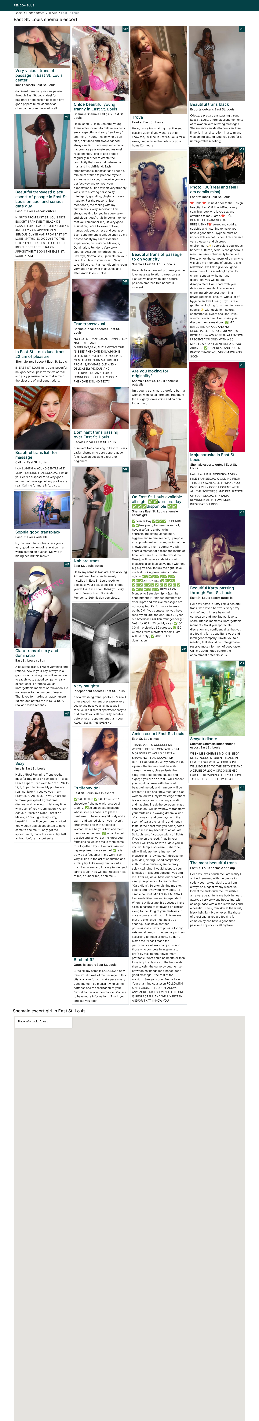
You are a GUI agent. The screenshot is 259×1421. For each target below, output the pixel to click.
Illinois (53, 13)
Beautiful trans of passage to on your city (157, 256)
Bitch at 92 (84, 959)
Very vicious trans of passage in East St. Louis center (39, 75)
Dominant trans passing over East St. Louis (96, 434)
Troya (137, 117)
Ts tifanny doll (87, 788)
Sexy (19, 763)
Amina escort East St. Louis (158, 733)
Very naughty (86, 686)
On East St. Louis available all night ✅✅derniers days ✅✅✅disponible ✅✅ (158, 501)
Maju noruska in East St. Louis (213, 457)
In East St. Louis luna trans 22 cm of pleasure (40, 354)
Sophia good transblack (37, 532)
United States (35, 13)
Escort (18, 13)
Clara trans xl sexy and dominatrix (36, 653)
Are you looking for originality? (150, 373)
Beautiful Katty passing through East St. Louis (212, 590)
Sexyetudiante (203, 738)
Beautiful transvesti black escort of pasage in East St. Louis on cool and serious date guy (41, 199)
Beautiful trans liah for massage (36, 455)
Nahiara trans (86, 560)
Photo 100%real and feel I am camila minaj (214, 189)
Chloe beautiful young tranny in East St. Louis (95, 106)
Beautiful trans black (209, 104)
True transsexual (89, 323)
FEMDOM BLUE (24, 5)
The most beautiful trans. (214, 862)
